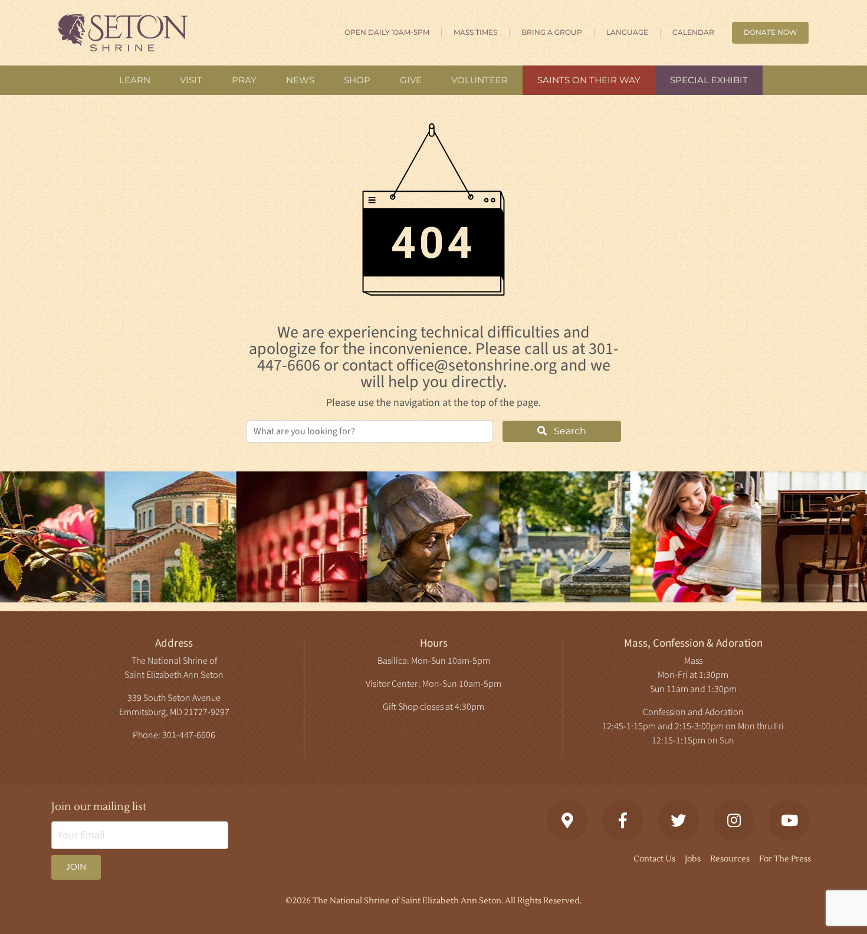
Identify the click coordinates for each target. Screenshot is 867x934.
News (300, 80)
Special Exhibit (709, 80)
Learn (134, 80)
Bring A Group (551, 32)
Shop (357, 80)
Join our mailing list (99, 806)
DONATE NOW (770, 32)
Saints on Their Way (589, 80)
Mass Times (475, 32)
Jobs (693, 859)
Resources (730, 859)
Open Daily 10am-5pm (386, 32)
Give (411, 80)
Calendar (693, 32)
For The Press (785, 859)
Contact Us (654, 859)
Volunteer (479, 80)
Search (568, 431)
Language (627, 32)
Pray (244, 80)
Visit (191, 80)
